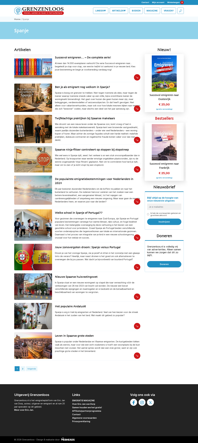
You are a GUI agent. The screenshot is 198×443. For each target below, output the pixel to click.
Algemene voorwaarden (84, 418)
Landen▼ (100, 10)
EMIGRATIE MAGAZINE (83, 400)
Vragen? (169, 10)
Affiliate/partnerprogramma (86, 411)
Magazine (152, 10)
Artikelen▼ (119, 10)
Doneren (164, 264)
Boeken (136, 10)
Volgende (31, 369)
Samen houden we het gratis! (87, 407)
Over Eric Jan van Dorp (83, 404)
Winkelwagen (175, 2)
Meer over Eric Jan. (24, 410)
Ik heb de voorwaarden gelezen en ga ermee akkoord (165, 214)
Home (17, 19)
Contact (145, 2)
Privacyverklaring (81, 421)
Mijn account (158, 2)
